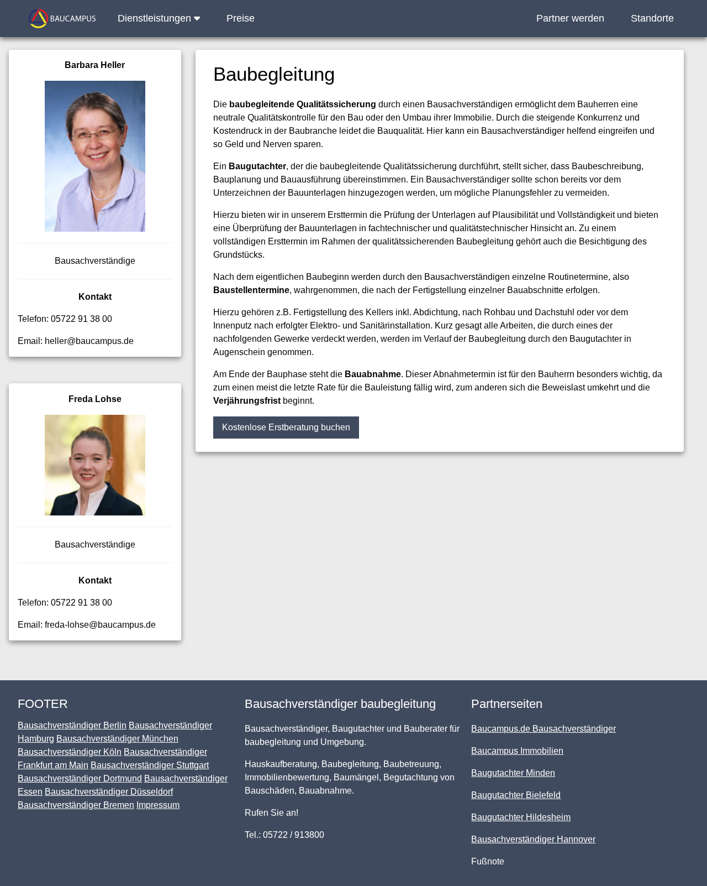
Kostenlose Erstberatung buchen (286, 427)
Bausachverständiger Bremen (76, 805)
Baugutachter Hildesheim (521, 817)
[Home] (62, 18)
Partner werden (570, 18)
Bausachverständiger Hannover (533, 839)
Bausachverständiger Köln (70, 752)
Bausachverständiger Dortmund (80, 778)
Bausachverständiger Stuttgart (150, 765)
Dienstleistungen (156, 18)
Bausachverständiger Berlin (72, 725)
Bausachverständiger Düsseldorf (109, 791)
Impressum (158, 805)
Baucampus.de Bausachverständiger (543, 728)
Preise (240, 18)
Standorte (652, 18)
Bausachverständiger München (117, 738)
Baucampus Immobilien (517, 750)
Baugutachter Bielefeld (516, 795)
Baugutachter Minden (513, 773)
